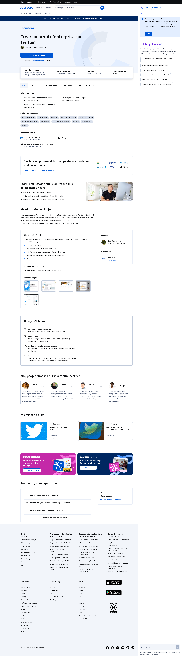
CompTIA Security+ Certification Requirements (118, 549)
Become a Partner (26, 622)
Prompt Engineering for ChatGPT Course (89, 565)
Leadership (24, 590)
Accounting (24, 537)
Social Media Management (61, 122)
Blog (51, 594)
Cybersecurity (25, 543)
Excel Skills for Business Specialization (86, 553)
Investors (82, 587)
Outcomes (36, 85)
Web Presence (87, 122)
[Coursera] (26, 7)
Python (23, 562)
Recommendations (86, 85)
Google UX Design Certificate (59, 555)
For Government (26, 616)
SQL (22, 565)
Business (38, 13)
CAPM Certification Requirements (118, 540)
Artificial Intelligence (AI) (28, 540)
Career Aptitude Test (114, 537)
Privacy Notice (165, 29)
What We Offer (25, 587)
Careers (23, 594)
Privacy (81, 594)
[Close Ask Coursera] (141, 7)
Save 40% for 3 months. (93, 18)
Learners (52, 584)
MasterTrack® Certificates (29, 606)
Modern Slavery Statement (87, 616)
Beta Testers (54, 590)
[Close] (129, 18)
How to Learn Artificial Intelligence (118, 560)
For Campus (24, 619)
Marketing (48, 13)
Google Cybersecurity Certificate (60, 540)
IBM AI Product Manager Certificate (61, 561)
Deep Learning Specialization (88, 549)
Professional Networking (30, 122)
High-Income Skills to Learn (116, 557)
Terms (81, 590)
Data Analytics (25, 546)
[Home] (21, 13)
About (24, 85)
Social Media (45, 122)
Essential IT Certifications (116, 553)
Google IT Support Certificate (59, 546)
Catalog (23, 597)
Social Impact (25, 625)
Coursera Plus (25, 600)
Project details (51, 85)
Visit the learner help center (110, 499)
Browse (28, 13)
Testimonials (68, 85)
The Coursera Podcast (57, 597)
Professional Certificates (29, 603)
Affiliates (81, 613)
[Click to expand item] (31, 286)
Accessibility (83, 600)
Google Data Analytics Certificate (60, 543)
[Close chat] (178, 14)
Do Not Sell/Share (84, 619)
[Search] (102, 8)
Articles (81, 606)
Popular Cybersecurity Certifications (115, 567)
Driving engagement (28, 118)
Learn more (50, 60)
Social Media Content (86, 118)
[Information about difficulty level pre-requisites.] (75, 73)
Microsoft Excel (25, 556)
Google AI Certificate (56, 537)
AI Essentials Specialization (87, 537)
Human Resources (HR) (28, 552)
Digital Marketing (26, 549)
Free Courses (25, 629)
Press (80, 584)
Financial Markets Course (87, 558)
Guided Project (32, 70)
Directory (82, 609)
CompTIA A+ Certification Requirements (115, 544)
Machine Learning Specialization (89, 561)
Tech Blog (53, 600)
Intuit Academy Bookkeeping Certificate (59, 568)
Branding (24, 126)
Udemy (23, 632)
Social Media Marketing (68, 118)
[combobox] (75, 7)
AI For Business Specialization (88, 540)
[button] (48, 8)
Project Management (27, 559)
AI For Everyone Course (86, 543)
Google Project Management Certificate (59, 550)
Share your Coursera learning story (119, 572)
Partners (52, 587)
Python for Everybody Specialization (86, 570)
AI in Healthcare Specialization (88, 546)
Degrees (23, 609)
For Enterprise (25, 613)
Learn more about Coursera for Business (39, 170)
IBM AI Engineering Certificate (59, 558)
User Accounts (42, 118)
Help (80, 597)
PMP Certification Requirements (118, 563)
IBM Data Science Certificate (59, 564)
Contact (81, 603)
